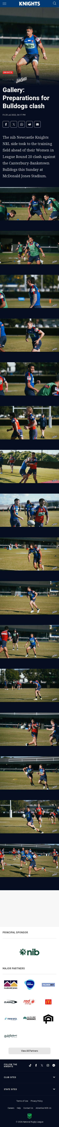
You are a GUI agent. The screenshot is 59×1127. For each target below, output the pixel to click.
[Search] (54, 3)
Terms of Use (22, 1101)
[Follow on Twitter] (42, 1065)
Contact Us (28, 1108)
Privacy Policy (37, 1101)
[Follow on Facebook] (36, 1065)
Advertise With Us (43, 1108)
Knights (8, 73)
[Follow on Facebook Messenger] (53, 1065)
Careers (11, 1108)
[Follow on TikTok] (30, 1065)
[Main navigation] (4, 3)
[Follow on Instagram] (48, 1065)
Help (19, 1108)
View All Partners (29, 1050)
